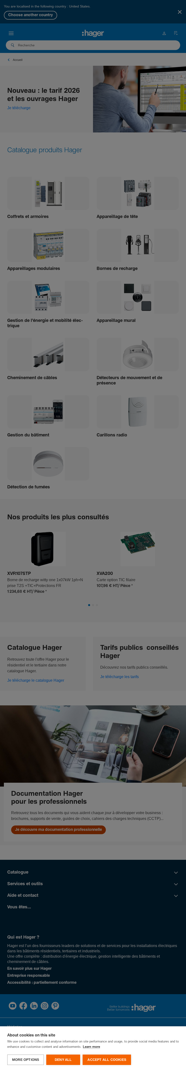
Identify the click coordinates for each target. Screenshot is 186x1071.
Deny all (63, 1060)
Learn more (91, 1047)
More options (25, 1060)
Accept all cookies (106, 1060)
